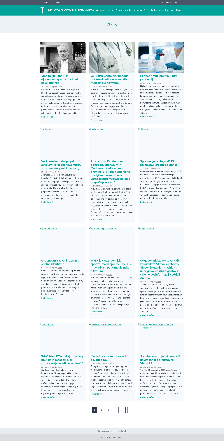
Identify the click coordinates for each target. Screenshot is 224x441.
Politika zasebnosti (118, 431)
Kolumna (138, 10)
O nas (146, 10)
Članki (103, 10)
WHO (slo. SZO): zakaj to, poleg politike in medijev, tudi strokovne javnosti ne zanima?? (62, 360)
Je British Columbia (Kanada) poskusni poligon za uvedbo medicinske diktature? (110, 79)
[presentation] (63, 57)
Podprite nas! (157, 10)
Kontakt (179, 10)
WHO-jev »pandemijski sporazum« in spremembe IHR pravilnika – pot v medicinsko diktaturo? (111, 266)
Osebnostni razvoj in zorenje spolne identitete (60, 262)
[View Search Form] (182, 2)
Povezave (169, 10)
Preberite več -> (48, 117)
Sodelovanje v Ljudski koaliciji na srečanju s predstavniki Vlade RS (160, 360)
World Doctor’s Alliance (170, 2)
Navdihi (128, 10)
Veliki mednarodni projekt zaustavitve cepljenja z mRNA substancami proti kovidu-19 (61, 165)
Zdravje (119, 10)
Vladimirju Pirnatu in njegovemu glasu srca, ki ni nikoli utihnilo (59, 79)
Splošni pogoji (103, 431)
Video (110, 10)
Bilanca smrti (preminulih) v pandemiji (158, 77)
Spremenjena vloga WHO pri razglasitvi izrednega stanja (159, 163)
